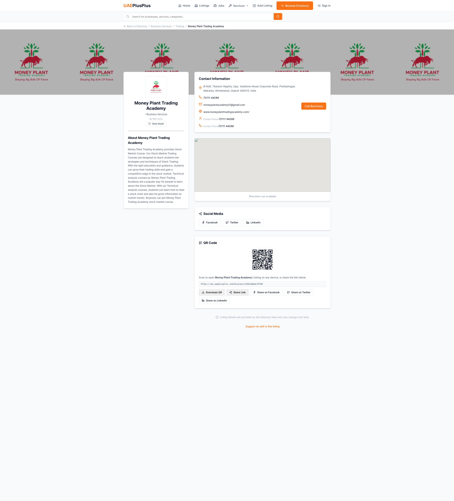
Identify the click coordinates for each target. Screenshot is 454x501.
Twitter (234, 222)
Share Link (239, 292)
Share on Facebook (268, 292)
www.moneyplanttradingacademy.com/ (226, 111)
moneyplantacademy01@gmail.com (224, 104)
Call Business (314, 106)
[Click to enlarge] (262, 259)
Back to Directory (137, 26)
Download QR (214, 292)
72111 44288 (211, 97)
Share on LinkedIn (216, 300)
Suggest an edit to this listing (262, 326)
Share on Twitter (300, 292)
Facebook (212, 222)
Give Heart (158, 123)
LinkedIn (256, 222)
